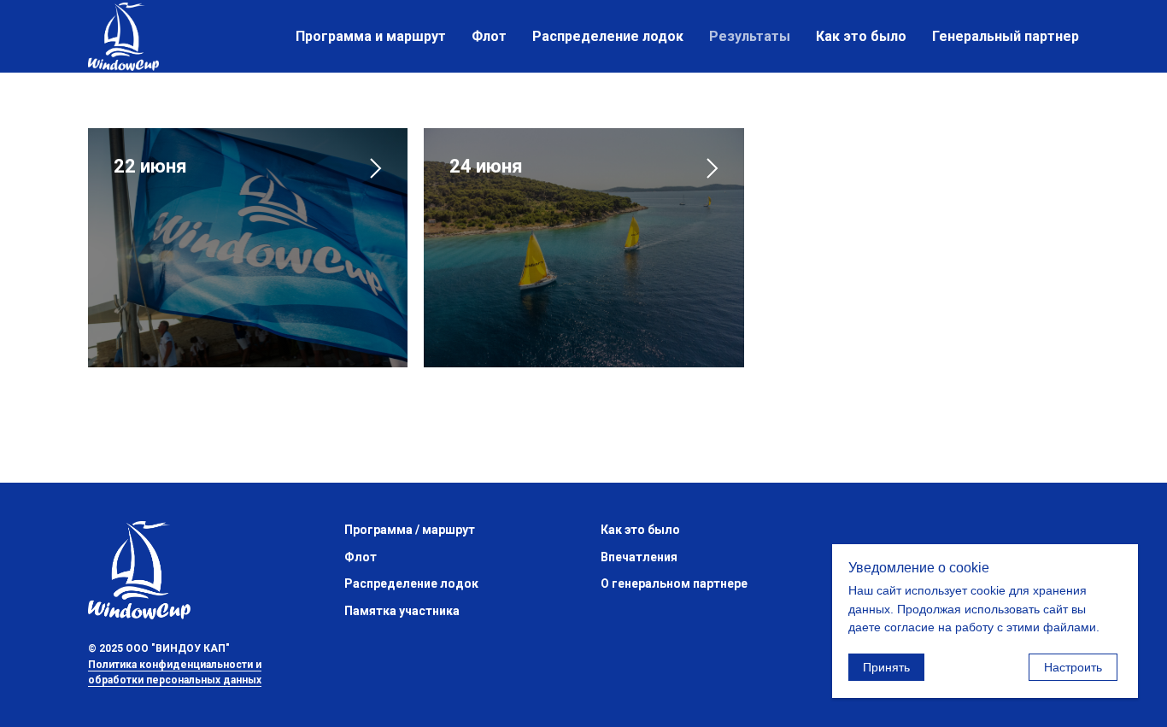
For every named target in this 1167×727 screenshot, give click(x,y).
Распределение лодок (607, 36)
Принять (886, 667)
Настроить (1073, 667)
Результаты (749, 36)
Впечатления (639, 557)
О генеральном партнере (674, 583)
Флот (489, 36)
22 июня (150, 166)
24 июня (486, 166)
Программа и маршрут (371, 36)
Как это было (861, 36)
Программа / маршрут (409, 529)
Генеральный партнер (1005, 36)
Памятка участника (402, 611)
